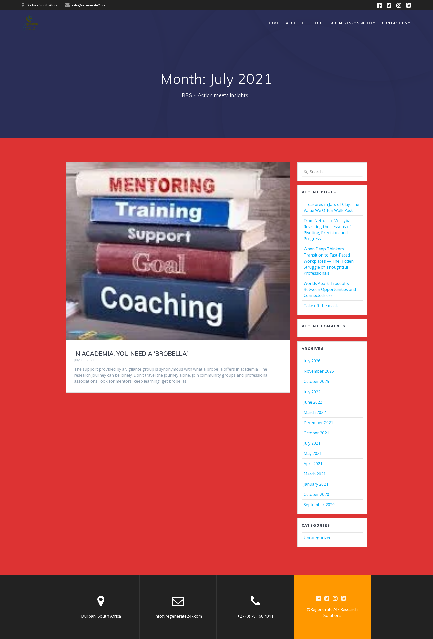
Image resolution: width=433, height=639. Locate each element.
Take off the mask (321, 305)
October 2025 (316, 381)
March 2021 (315, 474)
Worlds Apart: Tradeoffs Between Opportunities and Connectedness (330, 289)
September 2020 (319, 504)
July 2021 (312, 443)
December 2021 (318, 422)
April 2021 (313, 463)
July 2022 (312, 392)
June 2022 (313, 402)
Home (273, 23)
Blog (317, 23)
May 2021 (313, 453)
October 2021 (316, 433)
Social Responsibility (352, 23)
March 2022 (315, 412)
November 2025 (319, 371)
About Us (296, 23)
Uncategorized (317, 537)
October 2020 (316, 494)
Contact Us (394, 23)
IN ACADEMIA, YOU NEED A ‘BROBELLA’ (131, 353)
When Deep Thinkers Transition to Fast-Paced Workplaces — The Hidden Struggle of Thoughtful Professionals (329, 261)
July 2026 (312, 361)
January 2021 (316, 484)
